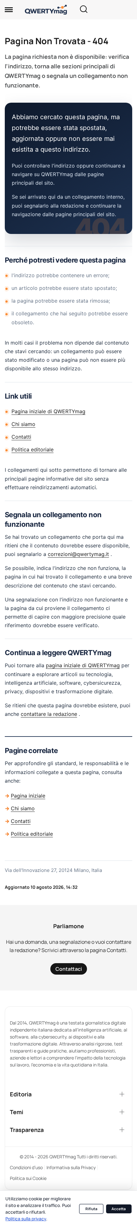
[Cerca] (83, 10)
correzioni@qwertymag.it (78, 554)
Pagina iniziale (28, 795)
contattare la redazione (49, 714)
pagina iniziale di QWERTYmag (83, 665)
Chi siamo (23, 424)
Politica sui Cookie (28, 1178)
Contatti (21, 437)
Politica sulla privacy (25, 1219)
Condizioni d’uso (26, 1167)
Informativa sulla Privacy (71, 1167)
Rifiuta (91, 1208)
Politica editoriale (32, 449)
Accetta (119, 1208)
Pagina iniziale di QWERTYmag (48, 411)
